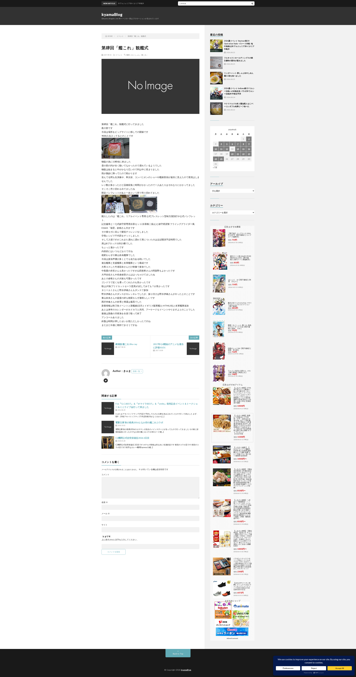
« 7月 (215, 167)
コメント (105, 474)
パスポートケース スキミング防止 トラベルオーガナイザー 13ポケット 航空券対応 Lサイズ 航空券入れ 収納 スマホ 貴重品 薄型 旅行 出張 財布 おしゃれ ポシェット (242, 563)
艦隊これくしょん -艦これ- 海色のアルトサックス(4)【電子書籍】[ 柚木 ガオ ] (239, 327)
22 (243, 154)
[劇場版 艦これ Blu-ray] (108, 348)
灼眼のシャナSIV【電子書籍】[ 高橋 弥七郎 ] (239, 349)
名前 (105, 502)
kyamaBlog (112, 14)
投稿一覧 (136, 371)
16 (249, 149)
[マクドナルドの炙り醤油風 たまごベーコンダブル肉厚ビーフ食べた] (216, 108)
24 (216, 159)
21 (238, 154)
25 (221, 159)
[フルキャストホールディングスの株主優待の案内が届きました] (216, 63)
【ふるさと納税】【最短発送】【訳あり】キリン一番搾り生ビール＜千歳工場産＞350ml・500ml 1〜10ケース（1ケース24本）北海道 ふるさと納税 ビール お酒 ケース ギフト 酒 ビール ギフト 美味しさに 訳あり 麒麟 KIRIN (242, 538)
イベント (119, 55)
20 (232, 154)
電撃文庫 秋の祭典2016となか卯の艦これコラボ (139, 422)
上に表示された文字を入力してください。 (120, 540)
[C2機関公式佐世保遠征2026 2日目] (108, 442)
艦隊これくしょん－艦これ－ (137, 55)
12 (227, 149)
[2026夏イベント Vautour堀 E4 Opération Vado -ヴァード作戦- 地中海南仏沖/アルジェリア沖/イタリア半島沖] (216, 46)
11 (221, 149)
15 (243, 149)
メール (106, 514)
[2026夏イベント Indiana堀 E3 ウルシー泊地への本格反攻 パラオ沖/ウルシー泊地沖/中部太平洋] (216, 93)
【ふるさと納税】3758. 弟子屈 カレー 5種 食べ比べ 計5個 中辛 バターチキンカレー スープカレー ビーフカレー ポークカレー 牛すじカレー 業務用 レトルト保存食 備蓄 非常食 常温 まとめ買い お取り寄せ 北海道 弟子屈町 (242, 395)
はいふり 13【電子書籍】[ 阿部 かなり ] (239, 280)
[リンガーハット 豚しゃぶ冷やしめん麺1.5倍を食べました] (216, 78)
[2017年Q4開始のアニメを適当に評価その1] (193, 348)
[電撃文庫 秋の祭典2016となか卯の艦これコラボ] (108, 427)
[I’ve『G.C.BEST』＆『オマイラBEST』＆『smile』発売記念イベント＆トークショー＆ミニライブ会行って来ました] (108, 408)
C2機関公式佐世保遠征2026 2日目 (132, 437)
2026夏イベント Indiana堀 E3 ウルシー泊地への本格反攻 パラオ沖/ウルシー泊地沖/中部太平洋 (239, 91)
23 (249, 154)
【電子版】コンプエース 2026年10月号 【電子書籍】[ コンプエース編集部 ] (239, 235)
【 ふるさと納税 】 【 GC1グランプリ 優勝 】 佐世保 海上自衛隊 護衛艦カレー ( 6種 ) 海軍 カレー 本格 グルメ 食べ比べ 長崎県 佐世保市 (242, 451)
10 (216, 149)
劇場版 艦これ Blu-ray (126, 344)
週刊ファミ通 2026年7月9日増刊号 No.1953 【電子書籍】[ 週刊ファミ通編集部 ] (240, 258)
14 (238, 149)
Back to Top (178, 654)
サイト (104, 525)
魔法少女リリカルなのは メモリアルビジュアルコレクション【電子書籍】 (240, 304)
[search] (252, 3)
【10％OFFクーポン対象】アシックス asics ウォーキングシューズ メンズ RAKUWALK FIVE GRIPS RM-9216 (242, 586)
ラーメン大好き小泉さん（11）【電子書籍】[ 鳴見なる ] (240, 371)
